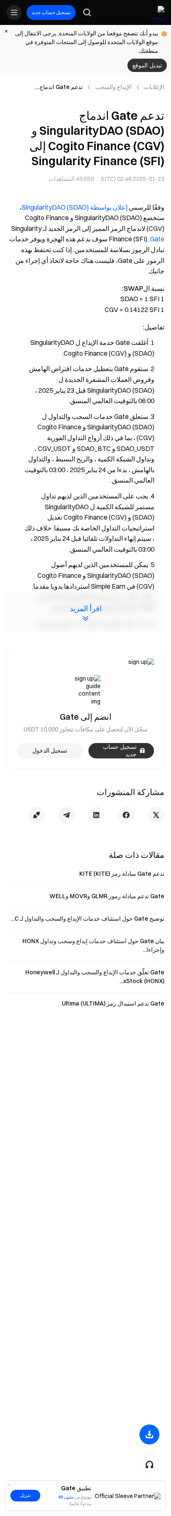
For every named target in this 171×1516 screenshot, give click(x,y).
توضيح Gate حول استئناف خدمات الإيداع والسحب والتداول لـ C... (87, 918)
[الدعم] (149, 1464)
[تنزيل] (149, 1434)
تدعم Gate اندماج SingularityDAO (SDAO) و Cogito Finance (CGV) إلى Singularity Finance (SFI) (48, 87)
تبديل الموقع (147, 65)
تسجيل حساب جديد (51, 12)
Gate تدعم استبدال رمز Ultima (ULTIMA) (113, 1003)
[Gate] (157, 12)
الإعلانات (154, 87)
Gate (157, 239)
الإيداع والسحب (113, 87)
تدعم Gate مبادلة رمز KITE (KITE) (121, 873)
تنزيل (25, 1495)
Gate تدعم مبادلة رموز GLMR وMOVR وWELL (106, 896)
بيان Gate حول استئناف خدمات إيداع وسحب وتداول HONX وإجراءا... (93, 945)
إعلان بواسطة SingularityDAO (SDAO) (74, 207)
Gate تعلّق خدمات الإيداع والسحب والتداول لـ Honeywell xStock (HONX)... (94, 977)
